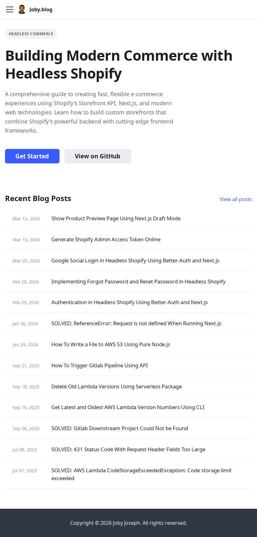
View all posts (236, 199)
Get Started (32, 156)
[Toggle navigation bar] (9, 9)
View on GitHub (97, 156)
